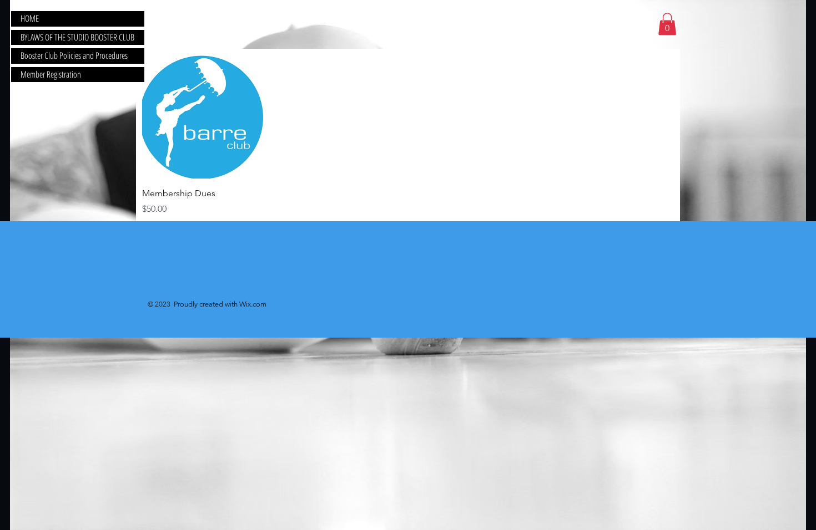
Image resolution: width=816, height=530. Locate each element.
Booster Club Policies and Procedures (74, 55)
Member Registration (51, 74)
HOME (30, 18)
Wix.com (252, 304)
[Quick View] (204, 116)
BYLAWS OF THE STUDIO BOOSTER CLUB (77, 37)
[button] (667, 24)
